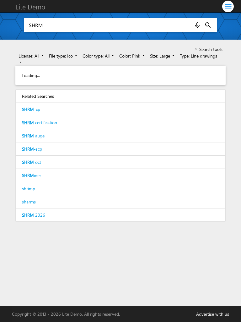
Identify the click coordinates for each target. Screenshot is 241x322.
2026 (33, 215)
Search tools (208, 49)
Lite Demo (30, 6)
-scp (32, 149)
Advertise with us (212, 314)
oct (31, 162)
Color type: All (99, 56)
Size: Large (162, 56)
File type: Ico (63, 56)
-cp (31, 109)
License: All (32, 56)
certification (39, 122)
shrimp (28, 189)
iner (31, 175)
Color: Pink (132, 56)
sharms (29, 202)
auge (33, 136)
